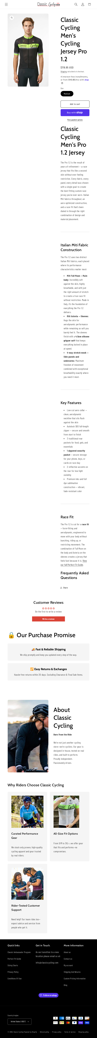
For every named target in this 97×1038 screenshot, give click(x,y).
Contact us (68, 958)
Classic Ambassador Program (19, 952)
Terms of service (69, 1032)
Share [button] (65, 587)
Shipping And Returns (72, 972)
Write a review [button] (48, 619)
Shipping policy (83, 1032)
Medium (67, 93)
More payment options (75, 120)
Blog (65, 985)
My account (68, 965)
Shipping (64, 71)
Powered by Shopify (30, 1032)
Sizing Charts (13, 965)
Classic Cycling (18, 1032)
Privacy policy (56, 1032)
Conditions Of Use (14, 978)
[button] (6, 4)
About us (67, 952)
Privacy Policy (13, 972)
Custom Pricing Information (75, 978)
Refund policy (44, 1032)
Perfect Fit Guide (14, 958)
